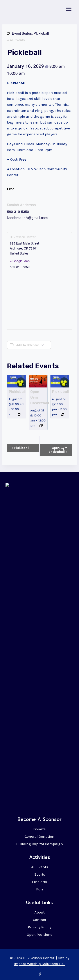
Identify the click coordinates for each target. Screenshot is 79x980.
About (39, 912)
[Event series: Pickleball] (19, 414)
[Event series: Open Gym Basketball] (41, 425)
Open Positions (39, 934)
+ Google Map (20, 261)
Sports (39, 874)
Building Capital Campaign (39, 844)
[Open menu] (68, 8)
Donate (39, 829)
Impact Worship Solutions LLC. (39, 963)
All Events (39, 867)
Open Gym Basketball (58, 450)
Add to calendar (27, 345)
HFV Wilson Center (23, 237)
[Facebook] (39, 974)
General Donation (39, 836)
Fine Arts (39, 882)
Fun (39, 889)
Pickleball (17, 392)
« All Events (16, 40)
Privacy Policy (39, 927)
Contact (39, 919)
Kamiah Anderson (21, 205)
